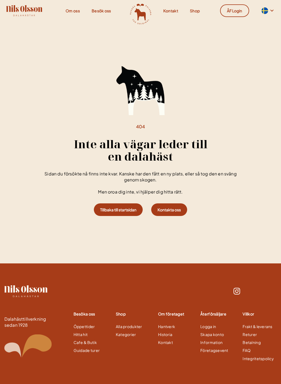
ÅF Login (234, 10)
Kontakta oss (169, 209)
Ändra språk (264, 10)
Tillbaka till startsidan (118, 209)
